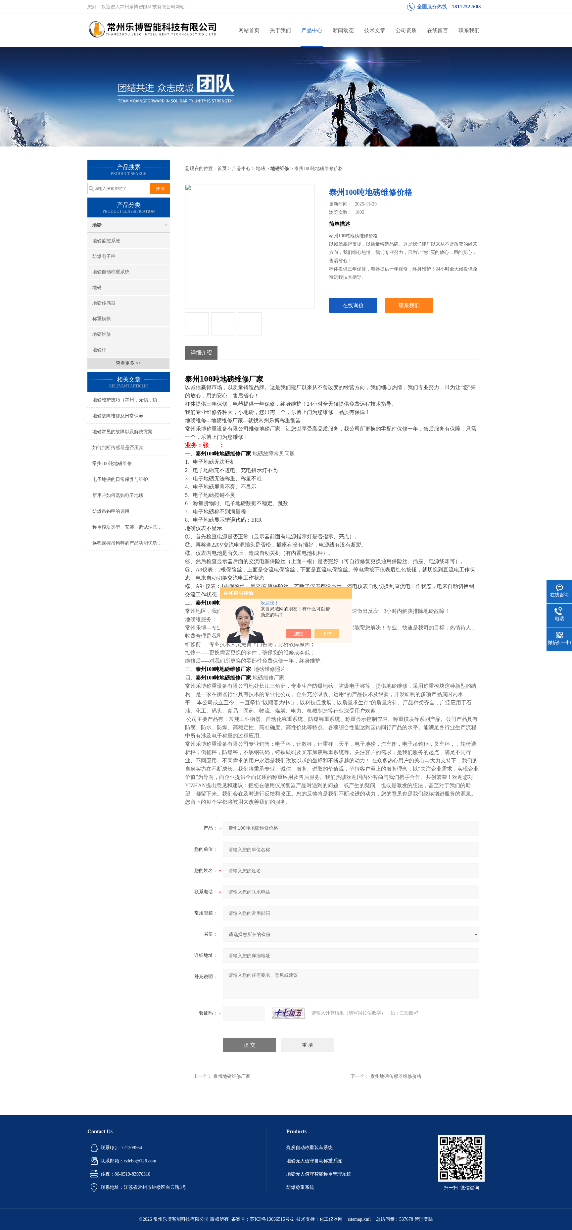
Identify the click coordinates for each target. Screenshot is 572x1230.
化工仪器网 (331, 1219)
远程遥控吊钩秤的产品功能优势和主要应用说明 (131, 543)
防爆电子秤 (104, 256)
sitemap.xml (359, 1219)
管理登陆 (423, 1219)
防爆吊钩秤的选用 (110, 511)
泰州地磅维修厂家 (231, 1076)
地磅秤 (99, 349)
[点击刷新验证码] (288, 1013)
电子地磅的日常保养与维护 (120, 479)
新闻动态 (343, 30)
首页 (222, 168)
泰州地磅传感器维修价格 (395, 1076)
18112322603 (466, 6)
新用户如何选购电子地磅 (117, 495)
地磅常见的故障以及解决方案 (122, 431)
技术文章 (374, 30)
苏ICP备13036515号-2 (272, 1219)
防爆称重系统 (300, 1187)
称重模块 (101, 318)
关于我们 (280, 30)
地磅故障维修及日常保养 (117, 415)
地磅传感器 (104, 303)
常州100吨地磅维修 (112, 463)
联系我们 (469, 30)
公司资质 (406, 30)
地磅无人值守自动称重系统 (314, 1160)
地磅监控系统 (106, 240)
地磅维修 (101, 334)
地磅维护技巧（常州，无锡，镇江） (129, 399)
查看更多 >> (128, 363)
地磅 (97, 225)
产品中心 (311, 30)
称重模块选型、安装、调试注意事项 (129, 527)
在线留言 (437, 30)
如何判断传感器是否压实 (117, 447)
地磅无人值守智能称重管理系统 (318, 1174)
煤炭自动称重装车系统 (309, 1147)
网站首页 (249, 30)
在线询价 (353, 305)
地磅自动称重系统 (110, 271)
